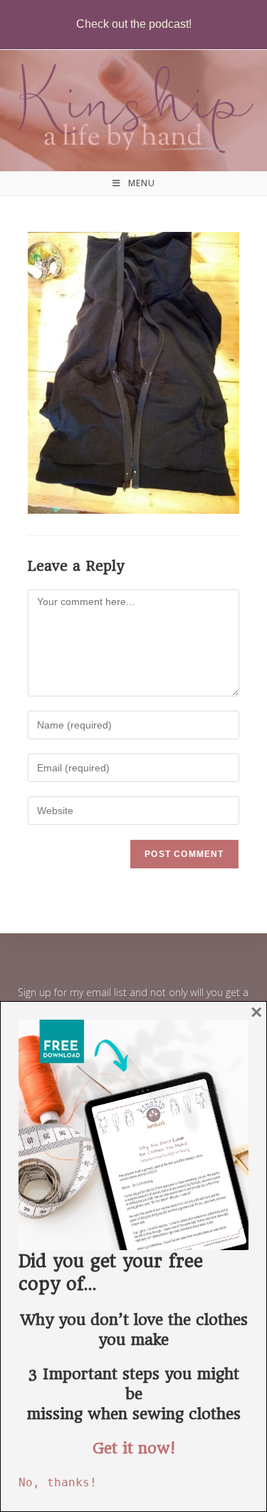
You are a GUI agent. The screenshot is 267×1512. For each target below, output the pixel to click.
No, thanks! (58, 1482)
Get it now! (134, 1448)
